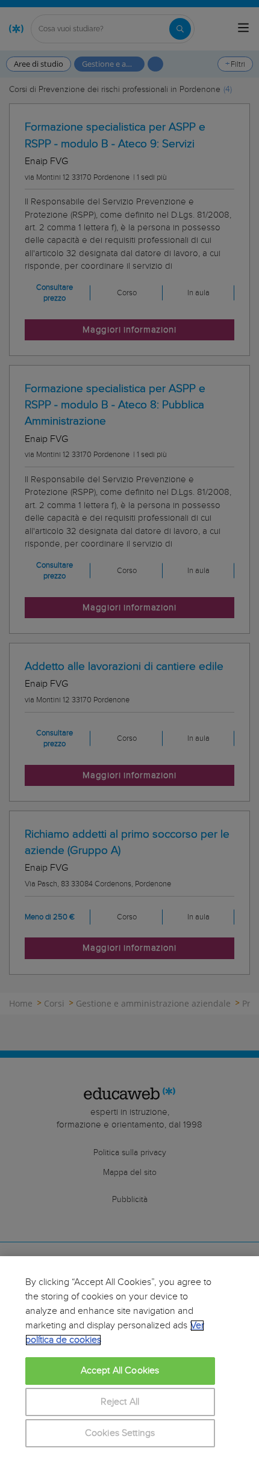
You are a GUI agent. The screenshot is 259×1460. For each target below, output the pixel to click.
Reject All (120, 1402)
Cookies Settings (120, 1433)
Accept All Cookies (120, 1370)
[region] (129, 1358)
